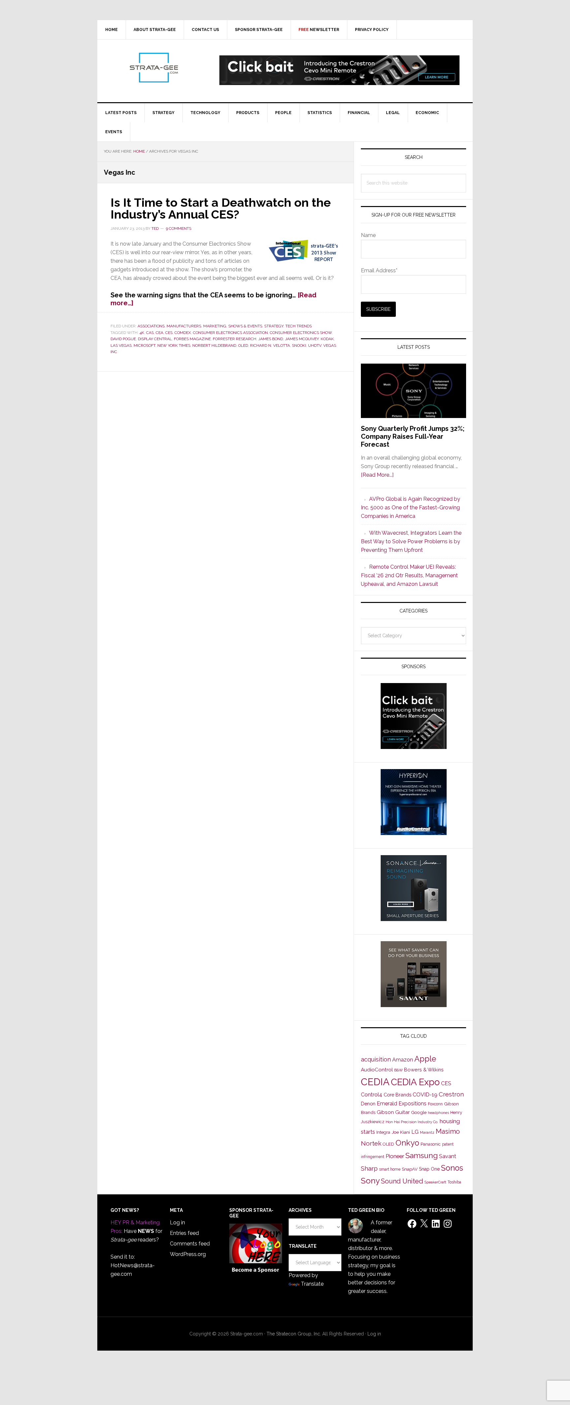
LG (415, 1132)
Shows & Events (245, 326)
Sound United (402, 1181)
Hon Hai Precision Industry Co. (412, 1122)
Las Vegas (121, 345)
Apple (425, 1058)
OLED (243, 345)
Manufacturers (184, 326)
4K (142, 332)
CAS (150, 332)
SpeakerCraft (435, 1182)
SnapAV (410, 1169)
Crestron (451, 1094)
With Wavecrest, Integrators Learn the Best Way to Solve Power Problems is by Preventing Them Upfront (411, 541)
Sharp (369, 1168)
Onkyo (407, 1143)
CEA (159, 332)
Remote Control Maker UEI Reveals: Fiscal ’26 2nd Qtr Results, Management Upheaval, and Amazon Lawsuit (409, 575)
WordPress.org (188, 1254)
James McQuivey (302, 339)
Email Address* (379, 270)
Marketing (214, 326)
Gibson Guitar (393, 1112)
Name (368, 235)
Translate (312, 1284)
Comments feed (190, 1244)
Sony (370, 1180)
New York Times (173, 345)
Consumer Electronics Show (301, 332)
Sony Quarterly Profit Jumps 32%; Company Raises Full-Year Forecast (412, 436)
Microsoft (144, 345)
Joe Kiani (401, 1132)
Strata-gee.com (153, 67)
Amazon (402, 1060)
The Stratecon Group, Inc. (294, 1333)
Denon (368, 1103)
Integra (383, 1132)
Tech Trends (298, 326)
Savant (447, 1156)
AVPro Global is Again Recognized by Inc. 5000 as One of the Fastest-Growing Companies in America (410, 507)
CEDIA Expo (415, 1082)
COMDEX (182, 332)
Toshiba (454, 1182)
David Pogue (123, 339)
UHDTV (314, 345)
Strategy (273, 326)
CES (169, 332)
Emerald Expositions (402, 1103)
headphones (438, 1113)
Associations (151, 326)
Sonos (452, 1168)
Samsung (421, 1155)
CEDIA (375, 1082)
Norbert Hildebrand (214, 345)
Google (419, 1112)
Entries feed (184, 1233)
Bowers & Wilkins (424, 1069)
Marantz (427, 1132)
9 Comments (178, 228)
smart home (389, 1169)
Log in (177, 1222)
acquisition (376, 1059)
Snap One (429, 1169)
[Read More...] (377, 475)
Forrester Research (234, 339)
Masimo (448, 1131)
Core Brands (397, 1094)
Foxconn (435, 1104)
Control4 (371, 1094)
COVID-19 (425, 1094)
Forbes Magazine (192, 339)
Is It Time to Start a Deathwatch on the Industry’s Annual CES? (221, 208)
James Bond (270, 339)
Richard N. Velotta (270, 345)
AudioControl (377, 1070)
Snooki (299, 345)
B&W (398, 1070)
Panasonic (431, 1144)
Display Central (155, 339)
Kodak (327, 339)
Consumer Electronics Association (230, 332)
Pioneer (395, 1156)
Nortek (371, 1143)
